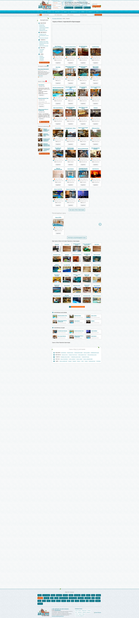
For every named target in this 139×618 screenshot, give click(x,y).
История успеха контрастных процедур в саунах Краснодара (46, 140)
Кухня (82, 361)
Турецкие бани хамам (78, 352)
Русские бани (41, 24)
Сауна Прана (66, 244)
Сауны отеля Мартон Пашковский (87, 244)
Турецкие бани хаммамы (44, 27)
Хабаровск (92, 600)
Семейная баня (95, 46)
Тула (72, 600)
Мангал (78, 361)
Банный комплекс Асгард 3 (83, 47)
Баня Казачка (95, 168)
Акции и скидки (82, 614)
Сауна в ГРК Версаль (97, 295)
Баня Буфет (97, 244)
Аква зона (56, 12)
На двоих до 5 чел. (42, 34)
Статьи (76, 614)
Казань (93, 595)
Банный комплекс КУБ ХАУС (70, 87)
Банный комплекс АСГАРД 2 (70, 108)
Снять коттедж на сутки (43, 45)
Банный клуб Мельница (56, 286)
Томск (68, 600)
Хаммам (96, 107)
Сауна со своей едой (63, 361)
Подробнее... (41, 95)
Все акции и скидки (44, 121)
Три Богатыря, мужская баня (70, 148)
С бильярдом (41, 57)
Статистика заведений (79, 615)
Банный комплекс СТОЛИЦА (83, 67)
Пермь (39, 600)
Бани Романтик (97, 285)
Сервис (81, 12)
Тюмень (76, 600)
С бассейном (41, 49)
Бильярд (74, 361)
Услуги (89, 12)
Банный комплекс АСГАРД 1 (95, 148)
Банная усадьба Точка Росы (96, 87)
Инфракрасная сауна (43, 30)
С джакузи (41, 50)
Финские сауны (42, 26)
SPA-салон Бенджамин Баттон (67, 296)
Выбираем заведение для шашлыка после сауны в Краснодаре (46, 145)
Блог (76, 612)
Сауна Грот (67, 275)
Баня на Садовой (96, 254)
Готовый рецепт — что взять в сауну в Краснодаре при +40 (46, 150)
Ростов (44, 600)
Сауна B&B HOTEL (66, 264)
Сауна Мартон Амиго (97, 275)
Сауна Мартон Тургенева (57, 275)
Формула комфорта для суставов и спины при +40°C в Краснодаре (46, 130)
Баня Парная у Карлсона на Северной (58, 47)
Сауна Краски (41, 84)
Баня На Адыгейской (77, 254)
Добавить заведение (86, 612)
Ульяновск (82, 600)
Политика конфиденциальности (58, 616)
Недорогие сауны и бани (44, 42)
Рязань (48, 600)
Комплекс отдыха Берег (76, 275)
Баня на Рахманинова (83, 148)
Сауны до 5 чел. (65, 354)
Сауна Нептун (87, 264)
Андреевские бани (57, 295)
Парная (48, 12)
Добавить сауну (97, 6)
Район (40, 12)
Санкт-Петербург (46, 595)
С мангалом (41, 58)
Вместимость (73, 12)
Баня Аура (58, 67)
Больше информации (45, 153)
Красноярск (46, 598)
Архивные (80, 612)
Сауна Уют (57, 244)
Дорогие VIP (41, 44)
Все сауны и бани (69, 7)
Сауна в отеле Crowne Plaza (83, 128)
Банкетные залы (92, 361)
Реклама (89, 610)
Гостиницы (98, 361)
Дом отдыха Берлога (58, 107)
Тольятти (63, 600)
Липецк (56, 598)
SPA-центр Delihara (97, 264)
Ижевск (83, 595)
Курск (52, 598)
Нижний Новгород (72, 598)
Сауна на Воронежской (57, 265)
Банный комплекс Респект (76, 244)
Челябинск (98, 600)
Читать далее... (40, 75)
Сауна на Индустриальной (58, 169)
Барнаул (53, 595)
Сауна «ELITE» (58, 217)
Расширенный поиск (45, 62)
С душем (40, 52)
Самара (53, 600)
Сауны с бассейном (64, 358)
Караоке (69, 361)
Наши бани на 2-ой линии (83, 108)
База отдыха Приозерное (43, 69)
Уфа (87, 600)
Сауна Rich (67, 254)
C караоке (41, 55)
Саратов (58, 600)
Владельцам (87, 7)
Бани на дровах (42, 29)
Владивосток (59, 595)
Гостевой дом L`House (70, 128)
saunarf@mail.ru (58, 610)
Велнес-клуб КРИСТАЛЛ (86, 275)
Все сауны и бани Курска (57, 18)
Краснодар (40, 598)
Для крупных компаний (43, 37)
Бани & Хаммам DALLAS (83, 87)
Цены (64, 12)
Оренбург (98, 598)
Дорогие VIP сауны (85, 356)
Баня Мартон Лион (57, 254)
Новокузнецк (80, 598)
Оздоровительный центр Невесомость (83, 169)
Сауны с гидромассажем (87, 358)
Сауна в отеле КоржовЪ (87, 286)
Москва (39, 595)
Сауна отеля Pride (58, 189)
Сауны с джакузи (72, 358)
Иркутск (88, 595)
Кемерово (98, 595)
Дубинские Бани (95, 128)
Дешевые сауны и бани (43, 41)
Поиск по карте (79, 7)
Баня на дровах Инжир (70, 46)
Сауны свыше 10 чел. (82, 354)
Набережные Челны (63, 598)
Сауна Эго (77, 264)
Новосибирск (87, 598)
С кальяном (41, 60)
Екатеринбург (77, 595)
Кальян (86, 361)
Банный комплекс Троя (43, 98)
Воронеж (71, 595)
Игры (96, 12)
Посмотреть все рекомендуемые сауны (77, 237)
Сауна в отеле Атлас (70, 189)
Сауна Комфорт (83, 189)
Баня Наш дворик (76, 285)
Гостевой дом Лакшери (58, 148)
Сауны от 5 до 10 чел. (73, 354)
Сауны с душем (79, 358)
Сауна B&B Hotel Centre (87, 255)
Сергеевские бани (86, 295)
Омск (93, 598)
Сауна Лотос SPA (77, 295)
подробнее (58, 62)
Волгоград (65, 595)
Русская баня (58, 128)
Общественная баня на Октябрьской (43, 110)
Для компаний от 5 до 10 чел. (43, 36)
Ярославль (40, 603)
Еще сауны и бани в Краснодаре (77, 209)
